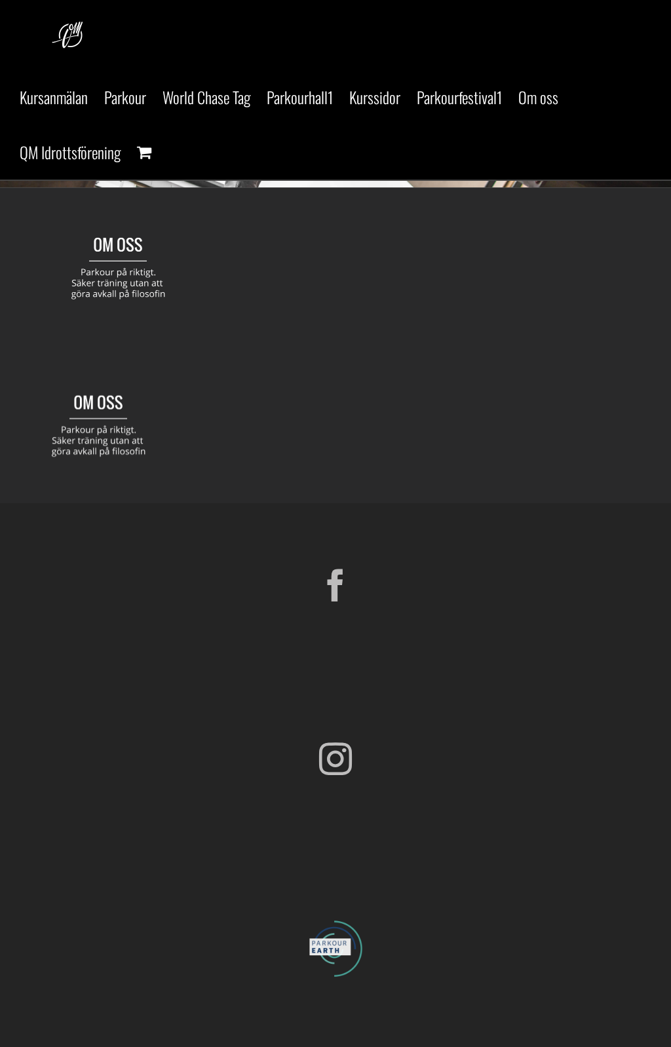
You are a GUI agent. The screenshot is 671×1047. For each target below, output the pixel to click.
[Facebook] (335, 585)
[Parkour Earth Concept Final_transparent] (335, 921)
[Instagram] (335, 758)
